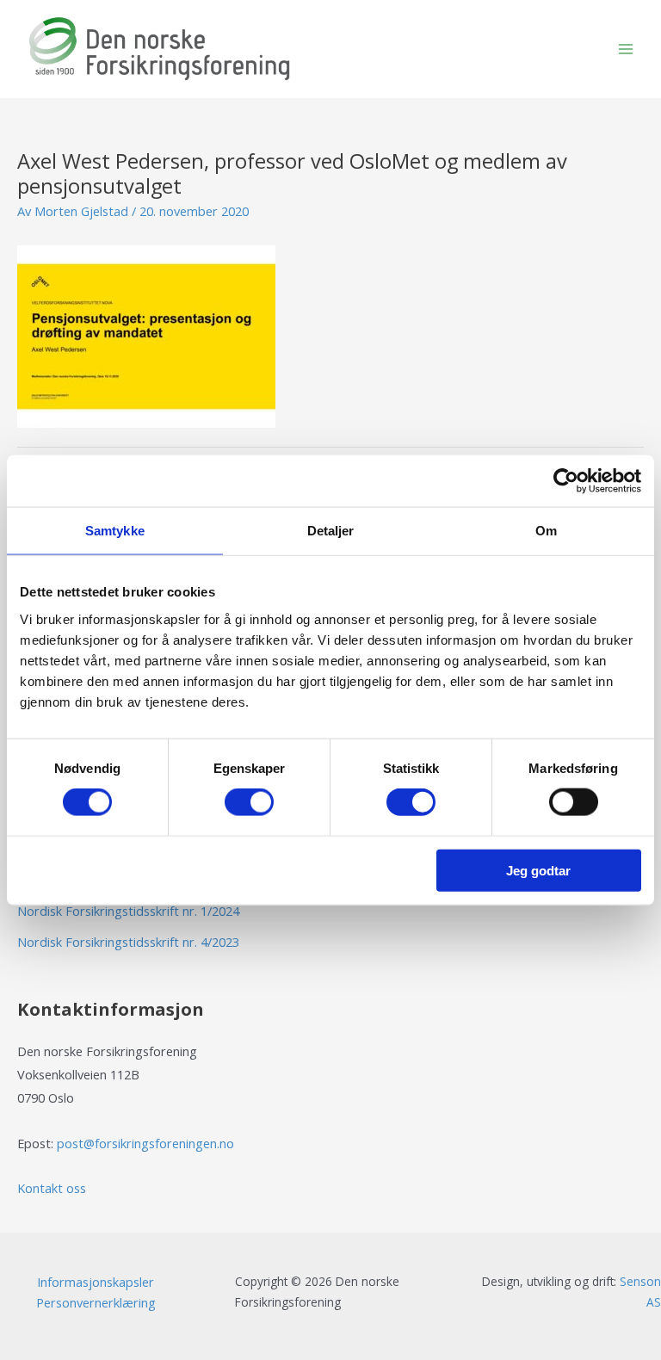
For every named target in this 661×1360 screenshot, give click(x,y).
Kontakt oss (51, 1187)
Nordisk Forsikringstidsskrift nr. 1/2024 (128, 910)
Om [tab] (546, 530)
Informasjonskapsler (95, 1281)
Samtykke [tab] (115, 530)
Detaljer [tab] (331, 530)
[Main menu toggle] (626, 49)
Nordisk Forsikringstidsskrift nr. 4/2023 (128, 941)
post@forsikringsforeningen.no (145, 1143)
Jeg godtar (538, 869)
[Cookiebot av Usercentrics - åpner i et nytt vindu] (566, 481)
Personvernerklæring (96, 1302)
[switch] (249, 802)
